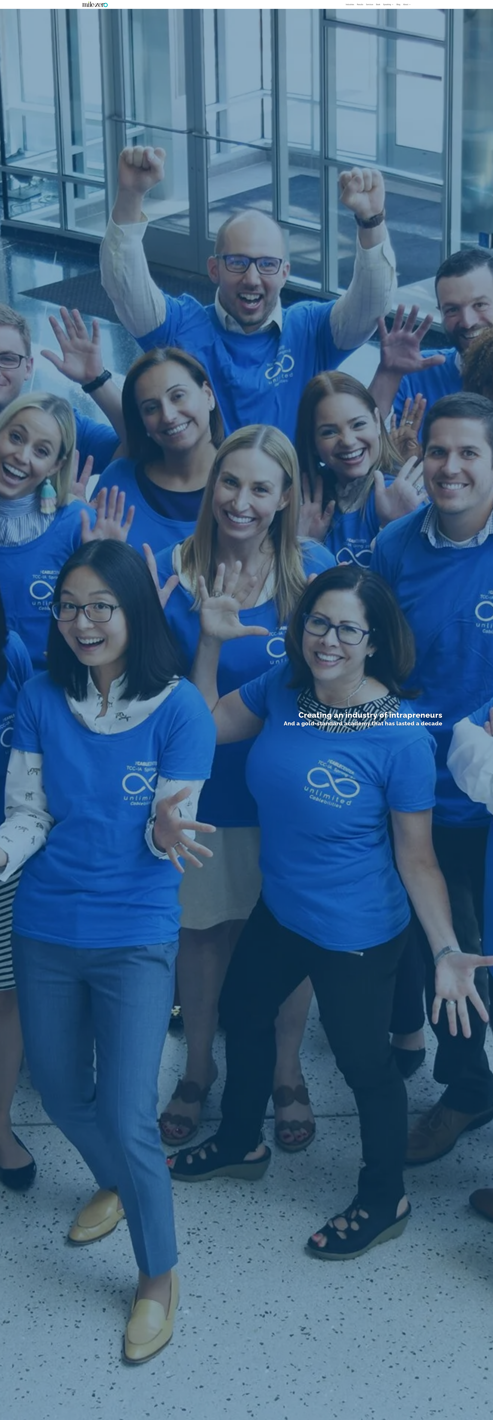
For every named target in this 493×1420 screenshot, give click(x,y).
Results (360, 5)
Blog (398, 5)
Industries (350, 5)
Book (378, 5)
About (405, 5)
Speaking (387, 5)
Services (369, 5)
